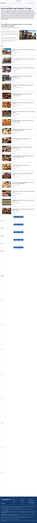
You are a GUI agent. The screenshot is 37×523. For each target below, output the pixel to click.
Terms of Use (22, 500)
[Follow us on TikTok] (3, 503)
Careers (13, 502)
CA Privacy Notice (30, 500)
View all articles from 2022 (18, 247)
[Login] (35, 3)
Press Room (22, 502)
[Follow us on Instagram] (2, 503)
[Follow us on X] (4, 503)
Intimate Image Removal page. (16, 518)
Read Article (2, 42)
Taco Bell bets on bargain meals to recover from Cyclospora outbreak (16, 25)
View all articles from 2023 (18, 239)
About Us (13, 499)
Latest (2, 22)
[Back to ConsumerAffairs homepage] (1, 6)
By (17, 51)
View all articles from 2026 (18, 216)
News (3, 6)
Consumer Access (5, 509)
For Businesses (14, 500)
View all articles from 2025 (18, 224)
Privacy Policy (22, 499)
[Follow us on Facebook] (1, 503)
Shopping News (6, 6)
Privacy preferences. (18, 0)
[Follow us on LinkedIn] (5, 503)
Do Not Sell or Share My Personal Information (31, 503)
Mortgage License (30, 499)
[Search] (34, 3)
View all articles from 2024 (18, 232)
